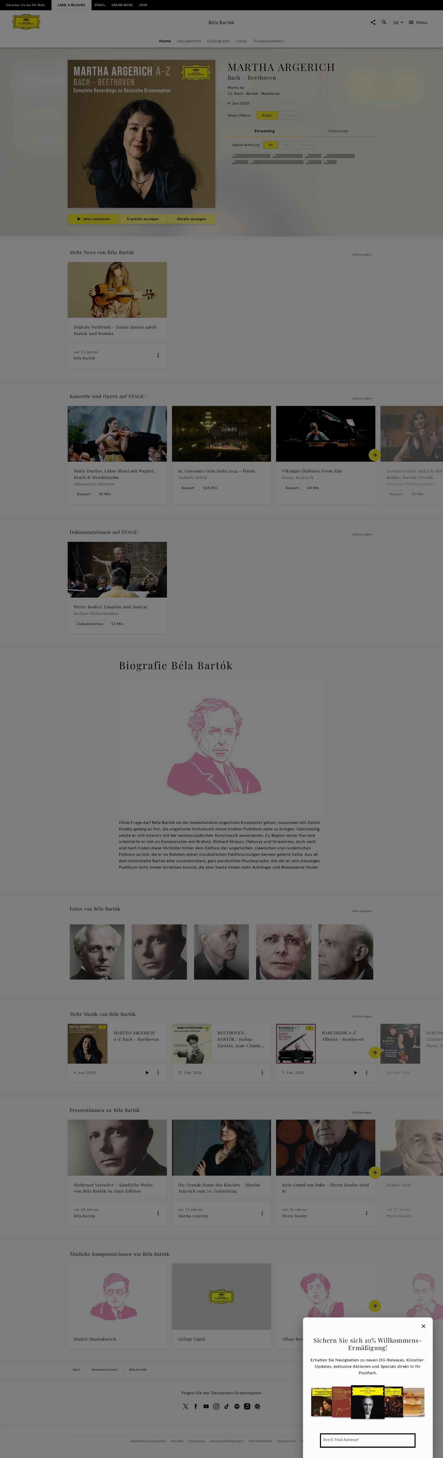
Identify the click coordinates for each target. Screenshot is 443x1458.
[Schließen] (423, 1326)
